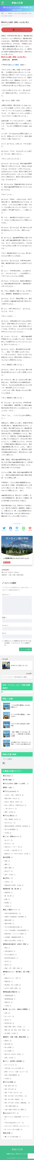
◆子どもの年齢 (9, 1082)
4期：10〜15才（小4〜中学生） (15, 1096)
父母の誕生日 (10, 951)
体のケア (8, 871)
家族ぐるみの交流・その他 (14, 940)
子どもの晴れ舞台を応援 (13, 927)
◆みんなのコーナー (10, 1113)
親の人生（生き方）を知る (10, 572)
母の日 (8, 965)
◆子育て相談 (8, 780)
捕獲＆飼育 (9, 920)
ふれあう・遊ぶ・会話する (14, 795)
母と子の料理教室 (11, 829)
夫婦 (7, 1013)
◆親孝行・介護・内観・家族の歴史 (12, 575)
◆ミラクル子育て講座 (12, 1137)
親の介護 (9, 1044)
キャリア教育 (14, 65)
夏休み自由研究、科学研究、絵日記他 (17, 826)
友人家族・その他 (11, 1033)
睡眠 (7, 864)
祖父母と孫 (9, 1023)
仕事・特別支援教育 (12, 1075)
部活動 (8, 902)
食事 (7, 861)
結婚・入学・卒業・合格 (13, 968)
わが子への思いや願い (13, 988)
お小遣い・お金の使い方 (13, 850)
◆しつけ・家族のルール (12, 836)
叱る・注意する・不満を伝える (15, 805)
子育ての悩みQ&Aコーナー (14, 1122)
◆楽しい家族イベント (11, 909)
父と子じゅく (10, 822)
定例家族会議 (10, 995)
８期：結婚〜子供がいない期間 (15, 1109)
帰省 (7, 948)
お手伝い (8, 882)
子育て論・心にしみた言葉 (14, 1068)
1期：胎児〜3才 (11, 1086)
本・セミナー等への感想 (13, 1129)
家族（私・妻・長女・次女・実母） (17, 1030)
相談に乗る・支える (12, 798)
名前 (4, 617)
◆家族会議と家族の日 (11, 992)
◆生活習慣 (8, 857)
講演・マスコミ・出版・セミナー (16, 1071)
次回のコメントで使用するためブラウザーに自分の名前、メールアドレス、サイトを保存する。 (17, 643)
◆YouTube (8, 776)
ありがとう (9, 843)
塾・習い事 (9, 896)
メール (5, 625)
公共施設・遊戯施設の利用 (14, 937)
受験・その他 (10, 812)
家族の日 (8, 1002)
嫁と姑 (8, 1020)
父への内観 (9, 1051)
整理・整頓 (9, 868)
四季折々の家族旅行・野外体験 (15, 916)
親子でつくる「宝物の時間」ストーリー (17, 1118)
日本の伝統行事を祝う (12, 913)
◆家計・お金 (8, 787)
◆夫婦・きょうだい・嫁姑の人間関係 (16, 1009)
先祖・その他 (10, 1057)
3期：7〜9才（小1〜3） (13, 1092)
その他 (8, 833)
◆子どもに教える (10, 815)
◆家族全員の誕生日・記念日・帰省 (15, 944)
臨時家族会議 (10, 999)
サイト (4, 633)
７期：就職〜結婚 (11, 1106)
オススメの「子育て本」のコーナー (16, 1126)
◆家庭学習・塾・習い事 (12, 889)
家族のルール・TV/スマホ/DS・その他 (17, 853)
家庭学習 (8, 892)
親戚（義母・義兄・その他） (14, 1026)
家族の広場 (17, 2)
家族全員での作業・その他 (14, 885)
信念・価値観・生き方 (12, 819)
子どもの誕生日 (10, 954)
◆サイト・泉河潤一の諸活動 (13, 1061)
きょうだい (9, 1016)
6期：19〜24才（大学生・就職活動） (17, 1102)
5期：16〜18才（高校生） (14, 1099)
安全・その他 (10, 874)
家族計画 (8, 981)
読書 (7, 899)
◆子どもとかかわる (10, 791)
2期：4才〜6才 (10, 1089)
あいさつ (8, 840)
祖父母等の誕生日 (11, 958)
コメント (6, 594)
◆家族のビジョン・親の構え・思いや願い (16, 973)
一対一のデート (10, 808)
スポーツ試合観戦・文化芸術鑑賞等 (16, 930)
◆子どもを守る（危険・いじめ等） (15, 783)
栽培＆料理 (9, 923)
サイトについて (10, 1065)
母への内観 (9, 1047)
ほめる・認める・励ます (13, 802)
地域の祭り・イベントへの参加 (15, 933)
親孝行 (8, 1040)
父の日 (8, 961)
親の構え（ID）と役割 (13, 985)
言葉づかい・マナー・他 (13, 847)
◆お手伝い (8, 878)
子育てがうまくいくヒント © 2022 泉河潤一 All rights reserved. (17, 9)
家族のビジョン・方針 (12, 978)
